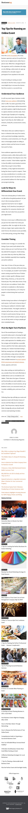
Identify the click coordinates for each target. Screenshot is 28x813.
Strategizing (5, 618)
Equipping (4, 22)
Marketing (4, 518)
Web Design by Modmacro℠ (15, 808)
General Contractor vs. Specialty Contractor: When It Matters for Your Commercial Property (13, 481)
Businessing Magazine (6, 3)
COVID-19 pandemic (12, 55)
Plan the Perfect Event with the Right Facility (14, 767)
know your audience (11, 101)
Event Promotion (15, 421)
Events (22, 421)
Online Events (5, 422)
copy (21, 416)
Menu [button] (24, 2)
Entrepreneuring (6, 709)
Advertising (19, 804)
